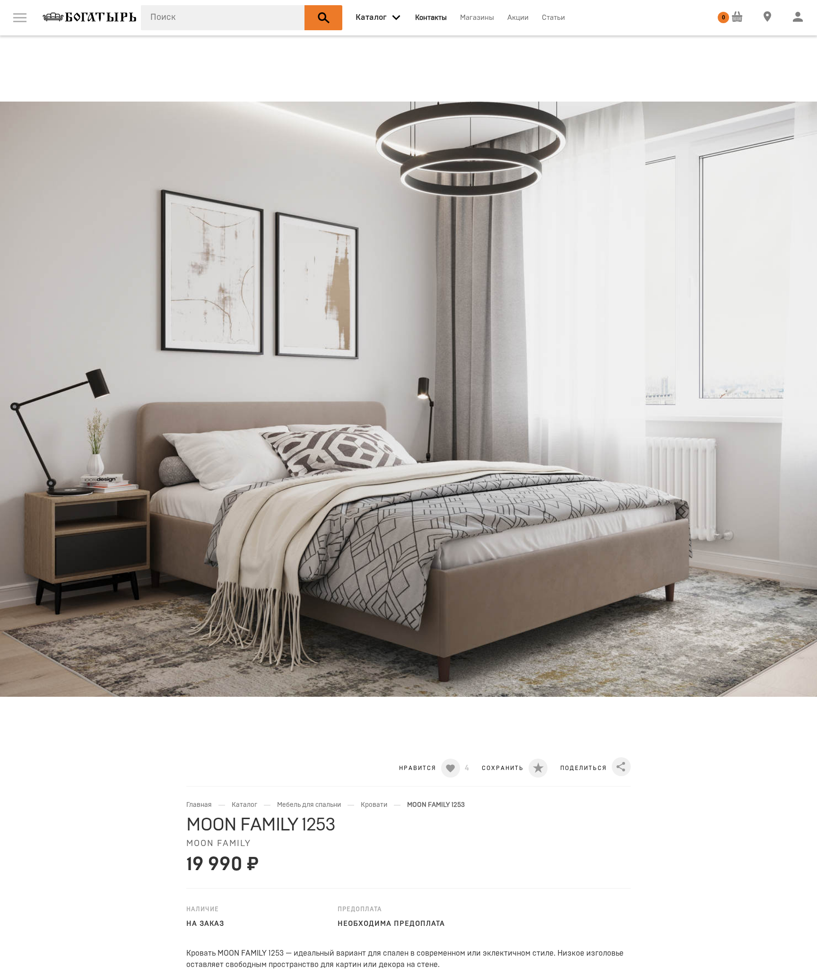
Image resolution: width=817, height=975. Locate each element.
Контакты (431, 17)
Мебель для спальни (309, 805)
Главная (199, 805)
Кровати (374, 805)
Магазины (477, 17)
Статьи (553, 17)
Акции (518, 17)
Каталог (244, 805)
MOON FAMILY (218, 843)
